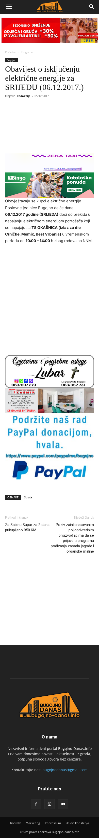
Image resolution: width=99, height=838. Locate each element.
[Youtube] (63, 804)
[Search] (92, 7)
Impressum (53, 823)
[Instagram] (49, 804)
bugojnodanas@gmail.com (65, 769)
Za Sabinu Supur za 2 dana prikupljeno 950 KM (27, 527)
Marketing (33, 823)
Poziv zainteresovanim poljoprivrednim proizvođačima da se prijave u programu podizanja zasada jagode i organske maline (72, 538)
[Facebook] (36, 804)
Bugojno (27, 52)
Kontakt (15, 823)
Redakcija (23, 96)
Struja (28, 497)
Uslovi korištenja (77, 823)
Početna (10, 52)
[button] (9, 7)
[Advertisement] (49, 300)
